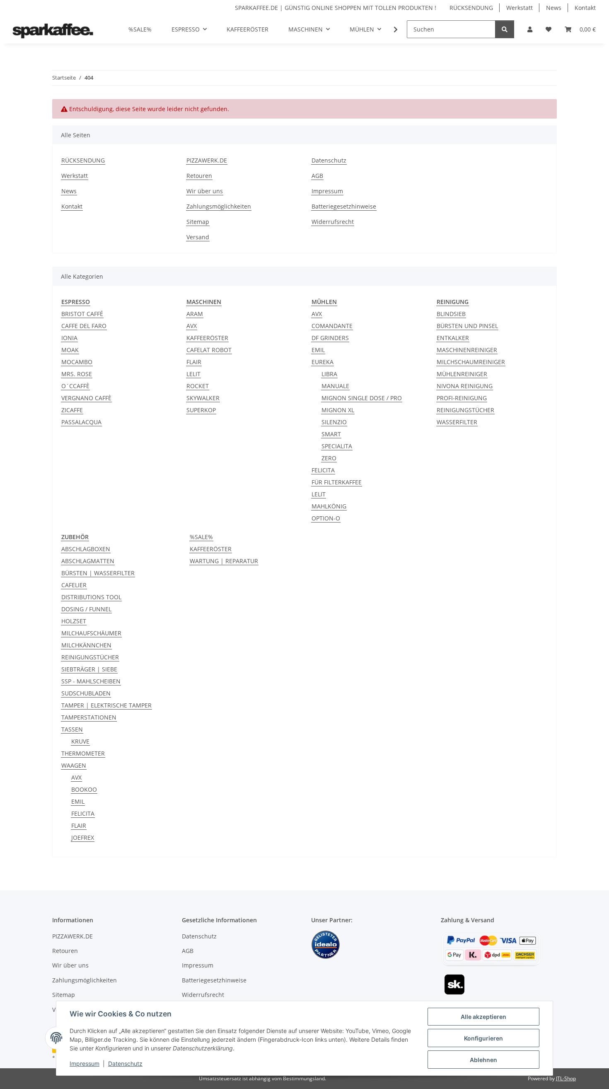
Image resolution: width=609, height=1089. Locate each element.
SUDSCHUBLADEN (86, 693)
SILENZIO (334, 422)
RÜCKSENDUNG (471, 8)
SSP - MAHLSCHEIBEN (91, 681)
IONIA (69, 338)
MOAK (70, 350)
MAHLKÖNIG (329, 506)
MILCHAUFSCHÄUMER (91, 633)
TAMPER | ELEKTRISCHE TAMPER (106, 705)
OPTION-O (326, 518)
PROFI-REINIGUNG (462, 398)
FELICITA (323, 470)
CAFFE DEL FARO (83, 326)
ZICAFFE (72, 410)
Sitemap (197, 222)
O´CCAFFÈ (75, 386)
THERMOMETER (83, 753)
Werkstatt (519, 8)
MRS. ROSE (76, 374)
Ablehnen (483, 1059)
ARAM (194, 314)
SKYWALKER (203, 398)
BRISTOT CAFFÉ (82, 314)
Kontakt (585, 8)
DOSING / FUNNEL (86, 609)
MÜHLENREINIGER (462, 374)
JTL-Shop (566, 1078)
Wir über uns (204, 191)
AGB (317, 176)
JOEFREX (82, 837)
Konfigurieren (483, 1038)
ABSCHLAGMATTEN (87, 561)
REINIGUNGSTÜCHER (465, 410)
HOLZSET (73, 621)
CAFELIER (74, 585)
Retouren (199, 176)
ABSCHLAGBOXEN (85, 549)
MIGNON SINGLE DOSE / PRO (361, 398)
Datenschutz (125, 1063)
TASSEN (72, 729)
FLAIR (193, 362)
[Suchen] (504, 29)
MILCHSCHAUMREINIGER (471, 362)
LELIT (193, 374)
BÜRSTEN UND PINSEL (467, 326)
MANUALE (335, 386)
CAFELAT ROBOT (209, 350)
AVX (191, 326)
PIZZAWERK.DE (206, 160)
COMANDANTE (332, 326)
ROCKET (197, 386)
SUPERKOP (201, 410)
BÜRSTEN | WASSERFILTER (98, 573)
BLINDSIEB (451, 314)
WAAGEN (73, 765)
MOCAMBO (76, 362)
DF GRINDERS (330, 338)
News (553, 8)
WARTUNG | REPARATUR (224, 561)
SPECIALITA (336, 446)
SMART (331, 434)
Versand (197, 237)
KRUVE (80, 741)
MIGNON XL (337, 410)
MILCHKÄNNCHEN (86, 645)
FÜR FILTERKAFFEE (337, 482)
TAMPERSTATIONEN (88, 717)
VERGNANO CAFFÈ (86, 398)
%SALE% (201, 537)
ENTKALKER (453, 338)
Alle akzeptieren (483, 1016)
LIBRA (329, 374)
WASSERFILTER (457, 422)
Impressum (84, 1063)
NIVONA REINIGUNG (465, 386)
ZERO (328, 458)
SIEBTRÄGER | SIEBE (89, 669)
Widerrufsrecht (333, 222)
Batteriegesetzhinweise (344, 206)
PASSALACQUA (81, 422)
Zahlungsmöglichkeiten (218, 206)
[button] (530, 29)
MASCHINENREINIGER (467, 350)
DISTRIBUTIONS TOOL (91, 597)
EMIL (318, 350)
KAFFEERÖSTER (207, 338)
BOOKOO (84, 789)
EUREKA (323, 362)
